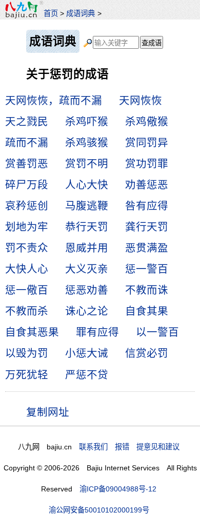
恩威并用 (86, 248)
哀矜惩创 (26, 206)
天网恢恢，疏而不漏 (53, 100)
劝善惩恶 (146, 185)
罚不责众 (26, 248)
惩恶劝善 (86, 290)
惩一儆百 (26, 290)
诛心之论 (86, 311)
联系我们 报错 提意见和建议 (129, 447)
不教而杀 (26, 311)
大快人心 (26, 269)
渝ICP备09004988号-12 (117, 489)
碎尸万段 (26, 185)
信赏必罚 (146, 353)
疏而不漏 (26, 142)
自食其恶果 (32, 332)
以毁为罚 (26, 353)
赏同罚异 (146, 142)
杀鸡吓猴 (86, 121)
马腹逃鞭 (86, 206)
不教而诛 (146, 290)
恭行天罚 (86, 227)
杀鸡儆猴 (146, 121)
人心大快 (86, 185)
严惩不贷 (86, 375)
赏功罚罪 (146, 163)
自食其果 (146, 311)
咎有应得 (146, 206)
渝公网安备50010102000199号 (99, 510)
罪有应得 (97, 332)
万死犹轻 (26, 375)
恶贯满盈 (146, 248)
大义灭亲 (86, 269)
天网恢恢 (140, 100)
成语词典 (80, 13)
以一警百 (157, 332)
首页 (51, 13)
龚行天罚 (146, 227)
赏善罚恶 (26, 163)
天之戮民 (26, 121)
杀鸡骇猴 (86, 142)
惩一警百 (146, 269)
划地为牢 (26, 227)
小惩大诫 (86, 353)
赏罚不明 (86, 163)
